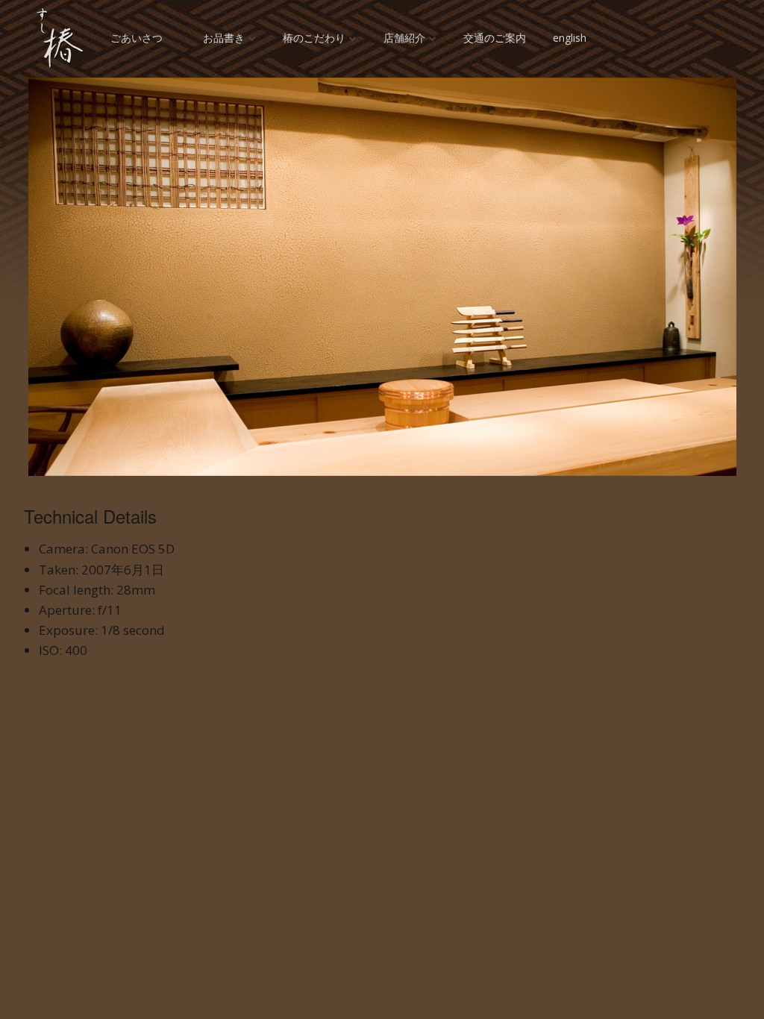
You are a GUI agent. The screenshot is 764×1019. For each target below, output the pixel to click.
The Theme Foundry (241, 750)
